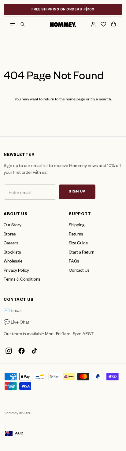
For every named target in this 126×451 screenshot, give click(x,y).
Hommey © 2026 (17, 412)
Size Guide (78, 242)
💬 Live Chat (16, 321)
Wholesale (13, 260)
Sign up (77, 192)
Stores (10, 233)
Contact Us (79, 269)
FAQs (74, 260)
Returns (76, 233)
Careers (11, 242)
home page (75, 99)
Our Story (12, 224)
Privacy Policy (16, 269)
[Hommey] (63, 24)
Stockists (12, 251)
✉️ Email (12, 310)
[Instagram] (8, 351)
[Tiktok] (34, 351)
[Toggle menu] (12, 24)
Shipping (76, 224)
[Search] (23, 24)
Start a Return (81, 251)
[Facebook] (21, 351)
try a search (101, 99)
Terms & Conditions (22, 278)
